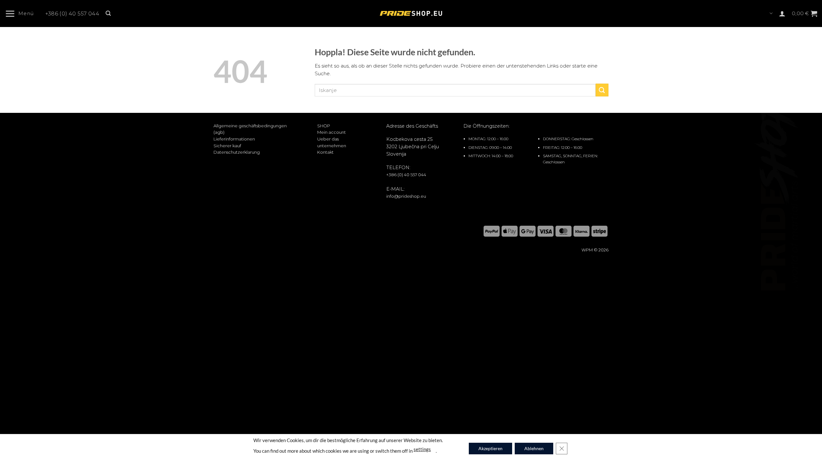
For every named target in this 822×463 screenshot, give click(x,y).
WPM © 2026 (595, 249)
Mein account (331, 132)
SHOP (323, 125)
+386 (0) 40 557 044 (72, 14)
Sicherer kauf (227, 145)
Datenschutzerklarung (237, 152)
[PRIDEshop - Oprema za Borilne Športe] (411, 13)
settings (422, 449)
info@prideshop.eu (406, 196)
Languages (770, 13)
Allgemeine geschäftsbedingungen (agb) (250, 129)
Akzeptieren (490, 448)
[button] (22, 13)
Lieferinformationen (234, 138)
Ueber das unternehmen (331, 142)
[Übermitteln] (602, 90)
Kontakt (325, 152)
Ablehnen (534, 448)
